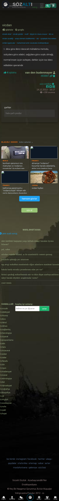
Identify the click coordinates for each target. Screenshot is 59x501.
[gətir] (48, 6)
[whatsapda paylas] (53, 86)
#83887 (45, 76)
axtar (44, 309)
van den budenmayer (39, 72)
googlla (20, 30)
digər (52, 4)
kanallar (7, 304)
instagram (21, 459)
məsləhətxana (32, 230)
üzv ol (29, 210)
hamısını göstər (29, 198)
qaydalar (12, 463)
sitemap (33, 463)
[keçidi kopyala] (54, 76)
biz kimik (11, 459)
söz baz (42, 467)
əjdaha (11, 72)
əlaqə (48, 459)
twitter (41, 459)
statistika (22, 463)
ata (37, 38)
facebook (32, 459)
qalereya (33, 467)
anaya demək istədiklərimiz (25, 38)
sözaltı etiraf (6, 34)
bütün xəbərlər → (26, 142)
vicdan (7, 25)
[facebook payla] (47, 86)
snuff (26, 34)
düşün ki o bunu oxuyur (38, 34)
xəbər (41, 463)
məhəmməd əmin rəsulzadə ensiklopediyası (33, 43)
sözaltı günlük (18, 34)
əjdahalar (10, 30)
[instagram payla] (50, 86)
